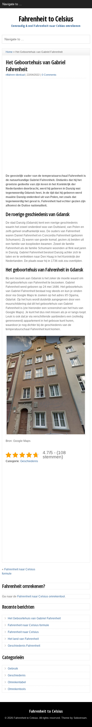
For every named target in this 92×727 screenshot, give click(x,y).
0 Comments (49, 74)
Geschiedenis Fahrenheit (24, 645)
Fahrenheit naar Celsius (23, 632)
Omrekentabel (17, 682)
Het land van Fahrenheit (23, 639)
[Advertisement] (46, 128)
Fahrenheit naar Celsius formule (28, 625)
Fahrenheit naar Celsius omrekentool (41, 596)
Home (9, 51)
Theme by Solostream (74, 717)
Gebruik (13, 668)
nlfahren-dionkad (15, 74)
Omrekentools (17, 689)
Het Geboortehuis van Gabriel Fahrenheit (35, 65)
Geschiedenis (29, 461)
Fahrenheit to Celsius (46, 19)
